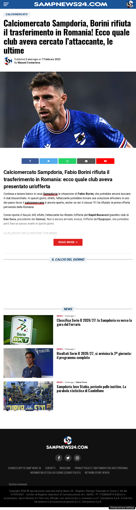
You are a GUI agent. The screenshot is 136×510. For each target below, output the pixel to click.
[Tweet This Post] (48, 161)
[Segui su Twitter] (68, 457)
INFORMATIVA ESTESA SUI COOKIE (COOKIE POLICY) (55, 472)
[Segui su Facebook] (58, 457)
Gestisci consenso (18, 484)
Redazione (65, 468)
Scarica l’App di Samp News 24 (24, 468)
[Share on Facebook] (31, 161)
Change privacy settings (122, 507)
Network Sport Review (97, 472)
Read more (66, 242)
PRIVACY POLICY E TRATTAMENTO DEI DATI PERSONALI (101, 468)
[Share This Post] (67, 161)
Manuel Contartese (29, 62)
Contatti (50, 468)
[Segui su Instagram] (77, 457)
